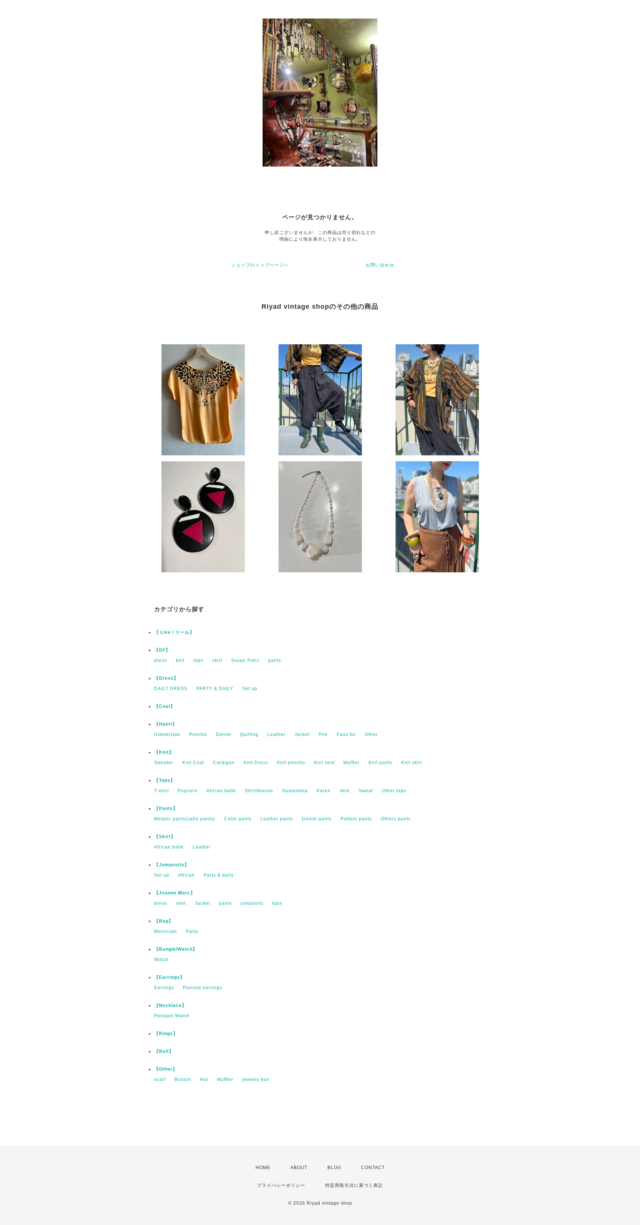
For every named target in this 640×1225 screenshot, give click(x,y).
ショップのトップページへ (260, 265)
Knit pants (380, 762)
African (186, 875)
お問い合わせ (380, 265)
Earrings (164, 987)
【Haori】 (165, 724)
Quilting (249, 734)
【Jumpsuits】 (171, 864)
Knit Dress (256, 762)
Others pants (396, 818)
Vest (345, 790)
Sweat (366, 790)
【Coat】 (164, 706)
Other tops (394, 790)
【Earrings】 (169, 977)
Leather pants (276, 818)
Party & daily (219, 875)
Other (371, 734)
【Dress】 (166, 678)
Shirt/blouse (259, 790)
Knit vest (324, 762)
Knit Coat (193, 762)
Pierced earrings (202, 987)
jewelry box (255, 1079)
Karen (324, 790)
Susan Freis (245, 660)
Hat (204, 1079)
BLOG (334, 1167)
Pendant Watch (172, 1015)
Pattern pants (356, 818)
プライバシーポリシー (281, 1185)
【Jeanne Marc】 (174, 893)
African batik (221, 790)
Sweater (163, 762)
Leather (276, 734)
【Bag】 (163, 921)
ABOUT (298, 1167)
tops (198, 660)
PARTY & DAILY (214, 688)
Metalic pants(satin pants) (184, 818)
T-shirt (161, 790)
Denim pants (316, 818)
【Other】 (165, 1069)
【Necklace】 (170, 1005)
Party (192, 931)
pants (274, 660)
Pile (323, 734)
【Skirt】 (165, 836)
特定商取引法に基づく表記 (354, 1185)
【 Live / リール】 (174, 632)
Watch (161, 959)
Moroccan (165, 931)
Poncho (198, 734)
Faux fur (346, 734)
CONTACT (373, 1167)
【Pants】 (166, 808)
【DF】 (162, 650)
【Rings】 (166, 1033)
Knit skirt (411, 762)
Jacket (302, 734)
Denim (223, 734)
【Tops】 (164, 780)
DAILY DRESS (170, 688)
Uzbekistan (167, 734)
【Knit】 (164, 752)
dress (160, 660)
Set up (249, 688)
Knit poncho (291, 762)
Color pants (237, 818)
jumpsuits (252, 903)
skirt (217, 660)
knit (180, 660)
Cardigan (224, 762)
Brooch (182, 1079)
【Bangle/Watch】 (175, 949)
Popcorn (187, 790)
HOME (263, 1167)
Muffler (351, 762)
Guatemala (295, 790)
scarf (160, 1079)
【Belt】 (164, 1051)
